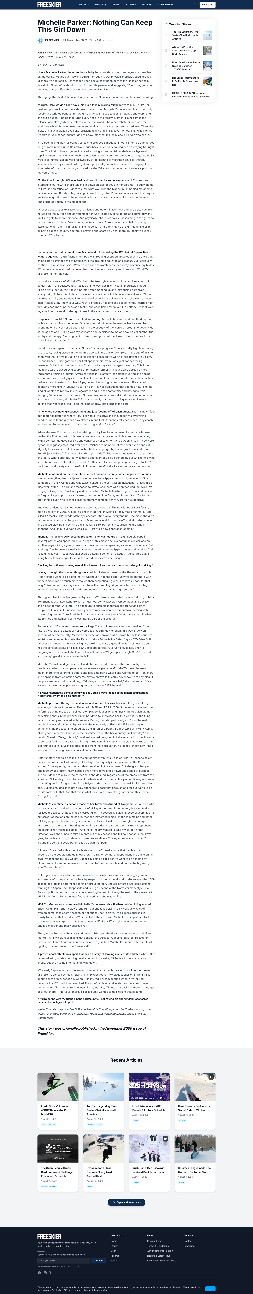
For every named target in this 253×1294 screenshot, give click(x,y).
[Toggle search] (194, 5)
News (116, 4)
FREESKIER (52, 40)
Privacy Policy (155, 1241)
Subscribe (207, 4)
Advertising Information (160, 1250)
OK (210, 1288)
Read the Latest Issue (158, 1255)
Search (114, 1260)
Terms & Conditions (158, 1245)
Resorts (100, 4)
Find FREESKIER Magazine (161, 1260)
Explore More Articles (129, 1202)
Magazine (163, 4)
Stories (131, 4)
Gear (82, 4)
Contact (188, 1241)
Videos (146, 4)
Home (114, 1241)
